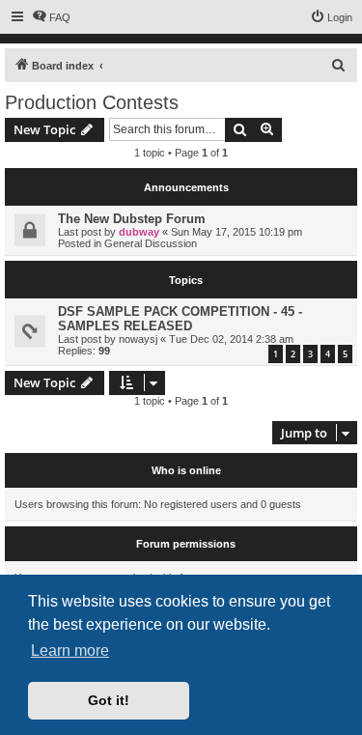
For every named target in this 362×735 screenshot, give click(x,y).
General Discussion (150, 243)
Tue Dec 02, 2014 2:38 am (231, 339)
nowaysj (138, 339)
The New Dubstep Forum (132, 219)
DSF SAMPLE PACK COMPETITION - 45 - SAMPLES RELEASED (180, 318)
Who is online (186, 470)
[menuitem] (51, 17)
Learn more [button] (70, 650)
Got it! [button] (108, 700)
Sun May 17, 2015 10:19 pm (236, 232)
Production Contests (92, 102)
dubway (139, 232)
